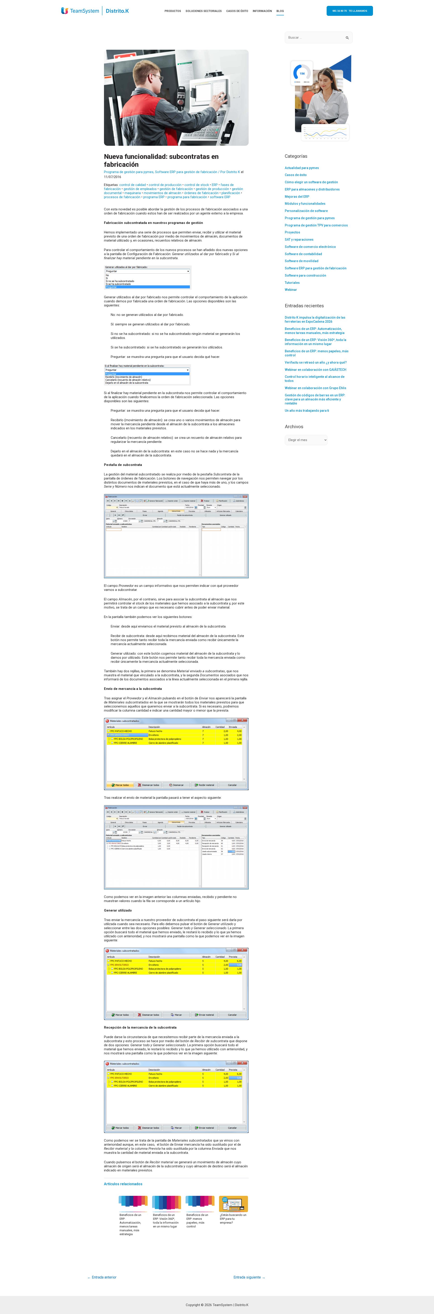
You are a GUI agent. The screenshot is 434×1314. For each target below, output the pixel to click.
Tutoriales (292, 282)
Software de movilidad (301, 261)
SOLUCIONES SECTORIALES (204, 11)
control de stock (196, 185)
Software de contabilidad (303, 254)
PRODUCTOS (173, 11)
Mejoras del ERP (297, 196)
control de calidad (132, 185)
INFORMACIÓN (262, 11)
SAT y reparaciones (299, 239)
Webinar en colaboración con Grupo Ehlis (315, 388)
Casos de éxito (296, 175)
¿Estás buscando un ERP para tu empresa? (233, 1218)
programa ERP (154, 197)
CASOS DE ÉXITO (237, 11)
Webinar (291, 289)
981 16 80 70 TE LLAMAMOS (350, 10)
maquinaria (133, 193)
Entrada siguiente (249, 1277)
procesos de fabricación (122, 197)
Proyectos (292, 232)
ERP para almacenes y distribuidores (312, 189)
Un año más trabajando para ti (307, 410)
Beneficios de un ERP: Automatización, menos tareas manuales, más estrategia (130, 1224)
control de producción (165, 185)
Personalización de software (306, 211)
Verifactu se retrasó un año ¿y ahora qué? (316, 362)
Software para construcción (305, 275)
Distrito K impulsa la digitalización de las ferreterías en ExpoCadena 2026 (315, 319)
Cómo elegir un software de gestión (311, 182)
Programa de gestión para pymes (128, 172)
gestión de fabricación (176, 189)
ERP (215, 185)
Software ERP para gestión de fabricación (186, 172)
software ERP (220, 197)
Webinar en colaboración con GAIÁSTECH (315, 369)
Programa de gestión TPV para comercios (316, 225)
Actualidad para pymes (302, 168)
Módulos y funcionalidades (305, 203)
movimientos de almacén (162, 193)
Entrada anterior (101, 1277)
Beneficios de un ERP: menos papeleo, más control (197, 1220)
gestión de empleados (140, 189)
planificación (231, 193)
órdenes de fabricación (201, 193)
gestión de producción (212, 189)
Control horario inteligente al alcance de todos (314, 379)
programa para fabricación (187, 197)
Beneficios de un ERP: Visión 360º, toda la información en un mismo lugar (166, 1220)
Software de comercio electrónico (310, 247)
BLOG (280, 11)
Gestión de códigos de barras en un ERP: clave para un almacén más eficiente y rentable (315, 399)
